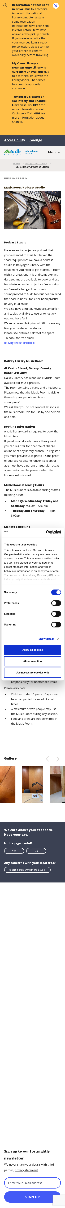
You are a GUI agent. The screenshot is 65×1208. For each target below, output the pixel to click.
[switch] (56, 603)
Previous (47, 759)
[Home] (21, 152)
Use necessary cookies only (32, 672)
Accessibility (14, 140)
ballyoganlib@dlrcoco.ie (19, 343)
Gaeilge (35, 140)
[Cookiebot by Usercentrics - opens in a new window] (46, 532)
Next (58, 759)
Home (16, 163)
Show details (46, 638)
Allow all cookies (32, 649)
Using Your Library (36, 163)
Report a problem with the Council (27, 869)
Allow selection (32, 661)
